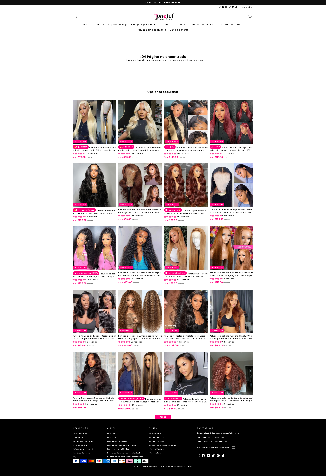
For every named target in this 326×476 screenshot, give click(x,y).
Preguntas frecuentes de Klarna (122, 445)
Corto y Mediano (157, 449)
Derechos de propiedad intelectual (123, 453)
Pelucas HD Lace (156, 437)
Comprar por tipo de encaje (110, 24)
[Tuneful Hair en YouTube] (208, 455)
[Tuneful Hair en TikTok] (223, 455)
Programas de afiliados (118, 449)
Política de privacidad (83, 449)
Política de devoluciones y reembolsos (125, 457)
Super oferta (155, 433)
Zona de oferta (179, 29)
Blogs (75, 457)
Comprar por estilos (201, 24)
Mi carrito (111, 437)
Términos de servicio (82, 453)
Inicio (86, 24)
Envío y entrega (80, 445)
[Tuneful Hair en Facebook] (203, 455)
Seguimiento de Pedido (83, 441)
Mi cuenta (111, 433)
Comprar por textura (230, 24)
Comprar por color (173, 24)
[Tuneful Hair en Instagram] (198, 455)
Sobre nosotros (80, 433)
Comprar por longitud (144, 24)
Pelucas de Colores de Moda (162, 445)
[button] (79, 153)
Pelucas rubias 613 (157, 441)
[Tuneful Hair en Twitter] (213, 455)
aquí (174, 60)
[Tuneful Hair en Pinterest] (218, 455)
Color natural (155, 453)
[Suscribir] (233, 447)
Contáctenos (78, 437)
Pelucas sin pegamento (152, 29)
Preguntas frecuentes (117, 441)
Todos (163, 417)
